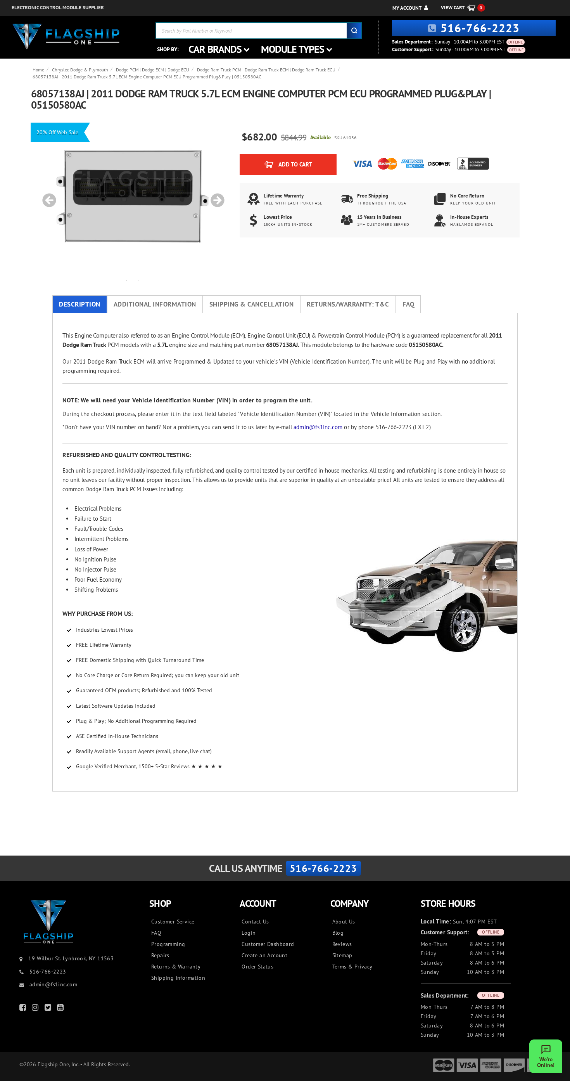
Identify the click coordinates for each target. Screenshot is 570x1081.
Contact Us (255, 921)
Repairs (160, 955)
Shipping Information (178, 977)
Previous (46, 196)
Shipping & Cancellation (251, 304)
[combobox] (258, 30)
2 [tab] (138, 280)
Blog (338, 932)
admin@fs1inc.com (318, 427)
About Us (343, 921)
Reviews (342, 944)
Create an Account (264, 955)
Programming (168, 944)
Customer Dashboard (268, 944)
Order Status (257, 966)
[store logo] (66, 37)
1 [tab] (127, 280)
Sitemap (342, 955)
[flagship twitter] (49, 1009)
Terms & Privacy (352, 966)
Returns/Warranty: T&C (348, 304)
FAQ (408, 304)
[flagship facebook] (23, 1009)
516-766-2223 (480, 27)
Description (79, 304)
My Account (406, 8)
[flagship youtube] (61, 1009)
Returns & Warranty (175, 966)
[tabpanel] (132, 196)
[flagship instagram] (36, 1009)
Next (215, 196)
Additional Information (155, 304)
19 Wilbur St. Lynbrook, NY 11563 (71, 958)
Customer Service (172, 921)
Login (249, 932)
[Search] (354, 30)
